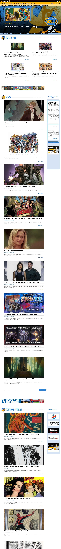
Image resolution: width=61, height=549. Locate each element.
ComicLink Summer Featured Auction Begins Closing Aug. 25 (21, 434)
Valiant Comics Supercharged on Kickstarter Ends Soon (20, 154)
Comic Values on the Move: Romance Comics (17, 498)
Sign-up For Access (44, 5)
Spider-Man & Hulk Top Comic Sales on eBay (16, 530)
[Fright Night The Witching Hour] (24, 164)
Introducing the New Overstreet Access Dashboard (52, 127)
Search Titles (29, 5)
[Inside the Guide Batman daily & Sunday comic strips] (45, 63)
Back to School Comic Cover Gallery (20, 26)
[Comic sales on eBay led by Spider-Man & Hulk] (24, 509)
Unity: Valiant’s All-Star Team (40, 53)
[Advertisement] (54, 162)
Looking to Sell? (52, 410)
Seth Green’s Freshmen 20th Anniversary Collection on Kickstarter (23, 218)
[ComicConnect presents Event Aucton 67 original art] (17, 63)
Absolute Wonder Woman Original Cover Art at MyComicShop (21, 466)
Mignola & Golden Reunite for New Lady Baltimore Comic (20, 122)
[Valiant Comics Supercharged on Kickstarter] (24, 132)
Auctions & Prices (24, 33)
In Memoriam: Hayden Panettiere (13, 250)
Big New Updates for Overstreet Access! (52, 103)
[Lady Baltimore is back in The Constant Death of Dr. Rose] (24, 100)
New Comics (23, 5)
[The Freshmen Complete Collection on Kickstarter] (24, 196)
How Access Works (36, 5)
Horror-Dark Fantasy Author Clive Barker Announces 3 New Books (23, 346)
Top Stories (11, 37)
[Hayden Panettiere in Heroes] (24, 228)
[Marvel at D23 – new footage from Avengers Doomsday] (24, 357)
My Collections (17, 5)
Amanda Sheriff (11, 188)
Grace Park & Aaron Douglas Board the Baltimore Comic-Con (21, 282)
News (9, 33)
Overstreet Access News (16, 33)
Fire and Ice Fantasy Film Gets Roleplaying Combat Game (20, 314)
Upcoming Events (38, 33)
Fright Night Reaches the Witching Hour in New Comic (19, 186)
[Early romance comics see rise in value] (24, 477)
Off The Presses (45, 33)
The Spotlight (8, 23)
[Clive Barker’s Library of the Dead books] (24, 325)
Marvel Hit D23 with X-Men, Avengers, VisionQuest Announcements (15, 53)
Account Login (10, 5)
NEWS (8, 97)
